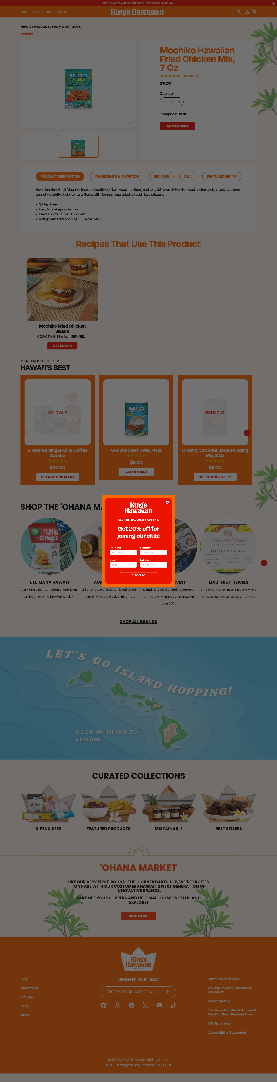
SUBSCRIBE (138, 575)
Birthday (144, 560)
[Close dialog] (167, 502)
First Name (115, 547)
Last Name (145, 547)
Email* (113, 560)
